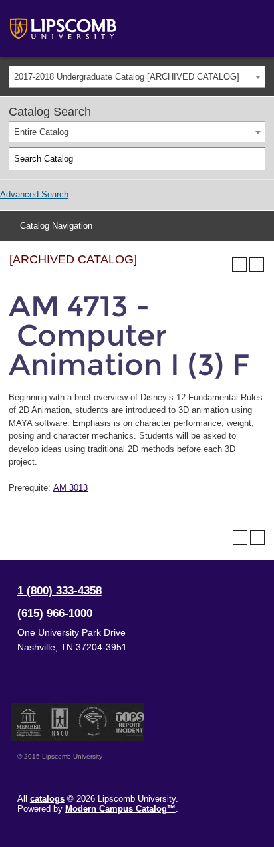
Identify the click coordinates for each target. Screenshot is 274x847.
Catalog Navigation (56, 226)
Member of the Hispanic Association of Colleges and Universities (60, 722)
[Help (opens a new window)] (256, 264)
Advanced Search (34, 194)
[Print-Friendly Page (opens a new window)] (239, 264)
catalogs (47, 799)
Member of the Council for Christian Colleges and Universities (29, 722)
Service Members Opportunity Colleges (93, 722)
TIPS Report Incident (129, 722)
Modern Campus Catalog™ (120, 809)
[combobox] (137, 77)
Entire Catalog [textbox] (41, 132)
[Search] (254, 159)
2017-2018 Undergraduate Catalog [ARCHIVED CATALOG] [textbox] (126, 77)
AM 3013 (70, 488)
